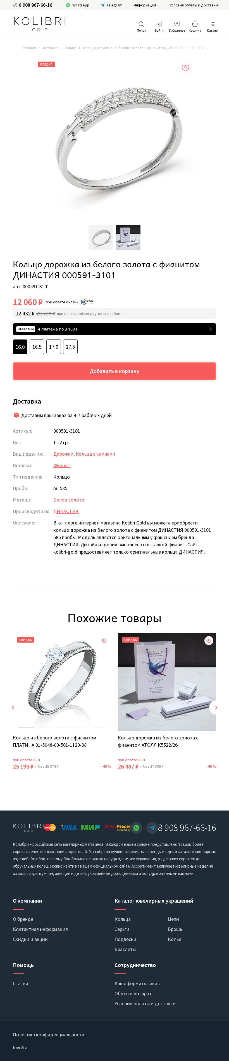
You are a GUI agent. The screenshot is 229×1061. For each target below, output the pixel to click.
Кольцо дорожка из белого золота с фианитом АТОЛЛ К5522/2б (158, 741)
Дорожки (63, 454)
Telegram (114, 5)
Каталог (50, 47)
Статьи (20, 983)
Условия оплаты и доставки (194, 5)
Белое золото (68, 499)
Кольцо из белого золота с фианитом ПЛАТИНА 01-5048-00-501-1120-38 (54, 741)
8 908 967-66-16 (35, 5)
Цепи (173, 919)
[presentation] (13, 708)
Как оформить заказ (137, 983)
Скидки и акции (30, 939)
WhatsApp (80, 5)
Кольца (70, 47)
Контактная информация (40, 929)
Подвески (125, 939)
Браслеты (125, 949)
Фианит (61, 465)
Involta (20, 1047)
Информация (144, 5)
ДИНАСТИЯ (65, 511)
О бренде (23, 919)
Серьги (122, 929)
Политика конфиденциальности (48, 1034)
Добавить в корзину (114, 370)
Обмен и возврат (133, 993)
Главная (29, 47)
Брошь (175, 929)
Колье (174, 939)
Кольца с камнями (95, 454)
